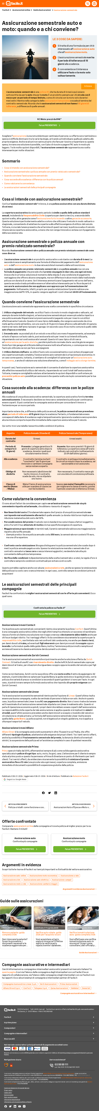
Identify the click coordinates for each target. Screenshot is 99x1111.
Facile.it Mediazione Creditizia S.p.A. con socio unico (76, 1077)
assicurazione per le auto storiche (21, 342)
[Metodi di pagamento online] (27, 1048)
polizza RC (44, 92)
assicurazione (19, 136)
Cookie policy (8, 1092)
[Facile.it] (14, 5)
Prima (5, 751)
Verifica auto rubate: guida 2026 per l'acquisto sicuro (48, 933)
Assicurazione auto (25, 838)
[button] (3, 3)
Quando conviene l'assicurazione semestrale (25, 175)
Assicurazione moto (74, 838)
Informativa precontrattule (12, 1099)
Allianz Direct (8, 732)
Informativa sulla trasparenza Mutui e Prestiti (18, 1102)
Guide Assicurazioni (42, 10)
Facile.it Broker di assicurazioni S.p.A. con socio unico (58, 1073)
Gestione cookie (9, 1095)
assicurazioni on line (23, 826)
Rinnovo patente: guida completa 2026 (13, 933)
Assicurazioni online (21, 10)
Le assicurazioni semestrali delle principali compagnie (30, 187)
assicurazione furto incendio (51, 218)
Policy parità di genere (10, 1097)
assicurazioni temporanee (57, 101)
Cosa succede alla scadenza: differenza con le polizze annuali (33, 179)
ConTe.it (79, 629)
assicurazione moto (24, 265)
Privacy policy (8, 1090)
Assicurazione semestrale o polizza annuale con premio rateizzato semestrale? (42, 172)
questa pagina (9, 972)
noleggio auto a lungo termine (81, 360)
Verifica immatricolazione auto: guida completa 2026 (82, 933)
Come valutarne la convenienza (19, 183)
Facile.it (5, 10)
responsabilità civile (11, 640)
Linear (72, 696)
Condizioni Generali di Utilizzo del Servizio (16, 1088)
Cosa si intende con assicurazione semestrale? (26, 168)
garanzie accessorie (81, 218)
